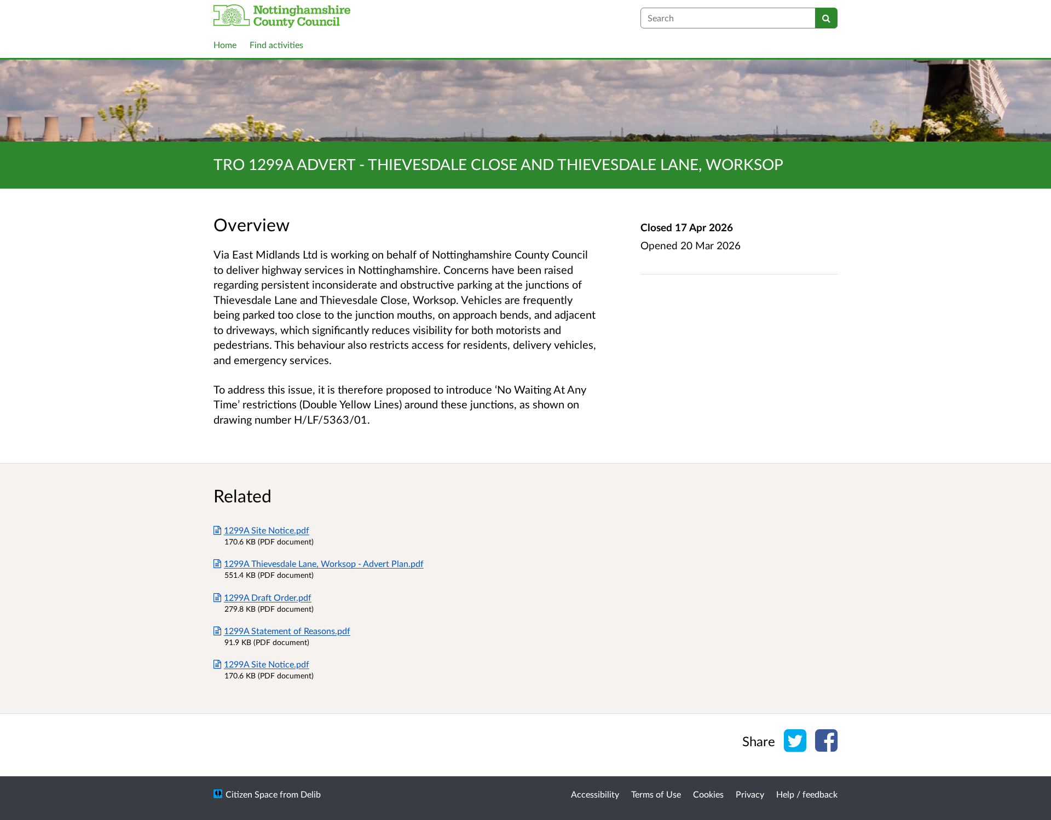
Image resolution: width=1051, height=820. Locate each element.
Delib (311, 794)
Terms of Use (656, 794)
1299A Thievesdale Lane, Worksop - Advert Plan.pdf (324, 563)
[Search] (826, 18)
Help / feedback (807, 794)
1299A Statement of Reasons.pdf (287, 630)
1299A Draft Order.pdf (267, 597)
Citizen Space (252, 794)
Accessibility (595, 794)
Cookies (708, 794)
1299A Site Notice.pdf (266, 530)
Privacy (750, 794)
